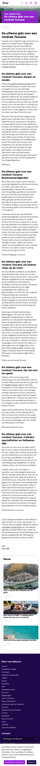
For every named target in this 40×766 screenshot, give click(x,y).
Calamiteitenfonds (8, 690)
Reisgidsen (5, 716)
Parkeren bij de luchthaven (11, 710)
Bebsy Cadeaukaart (8, 701)
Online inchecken (8, 698)
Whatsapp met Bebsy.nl (12, 739)
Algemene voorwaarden (10, 675)
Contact (4, 666)
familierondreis (11, 385)
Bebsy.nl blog (15, 14)
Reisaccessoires (7, 719)
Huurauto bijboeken (9, 727)
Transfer (5, 713)
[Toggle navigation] (35, 3)
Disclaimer (5, 684)
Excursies (5, 707)
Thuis (6, 14)
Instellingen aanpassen (14, 762)
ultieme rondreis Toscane (20, 84)
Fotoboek (5, 725)
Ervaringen (5, 672)
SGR (3, 687)
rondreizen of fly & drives (12, 527)
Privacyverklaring (8, 757)
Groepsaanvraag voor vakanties (13, 704)
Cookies (4, 678)
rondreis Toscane (9, 67)
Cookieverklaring (24, 754)
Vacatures (5, 692)
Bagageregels (6, 695)
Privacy (4, 681)
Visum (4, 722)
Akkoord (31, 762)
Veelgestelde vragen (9, 669)
